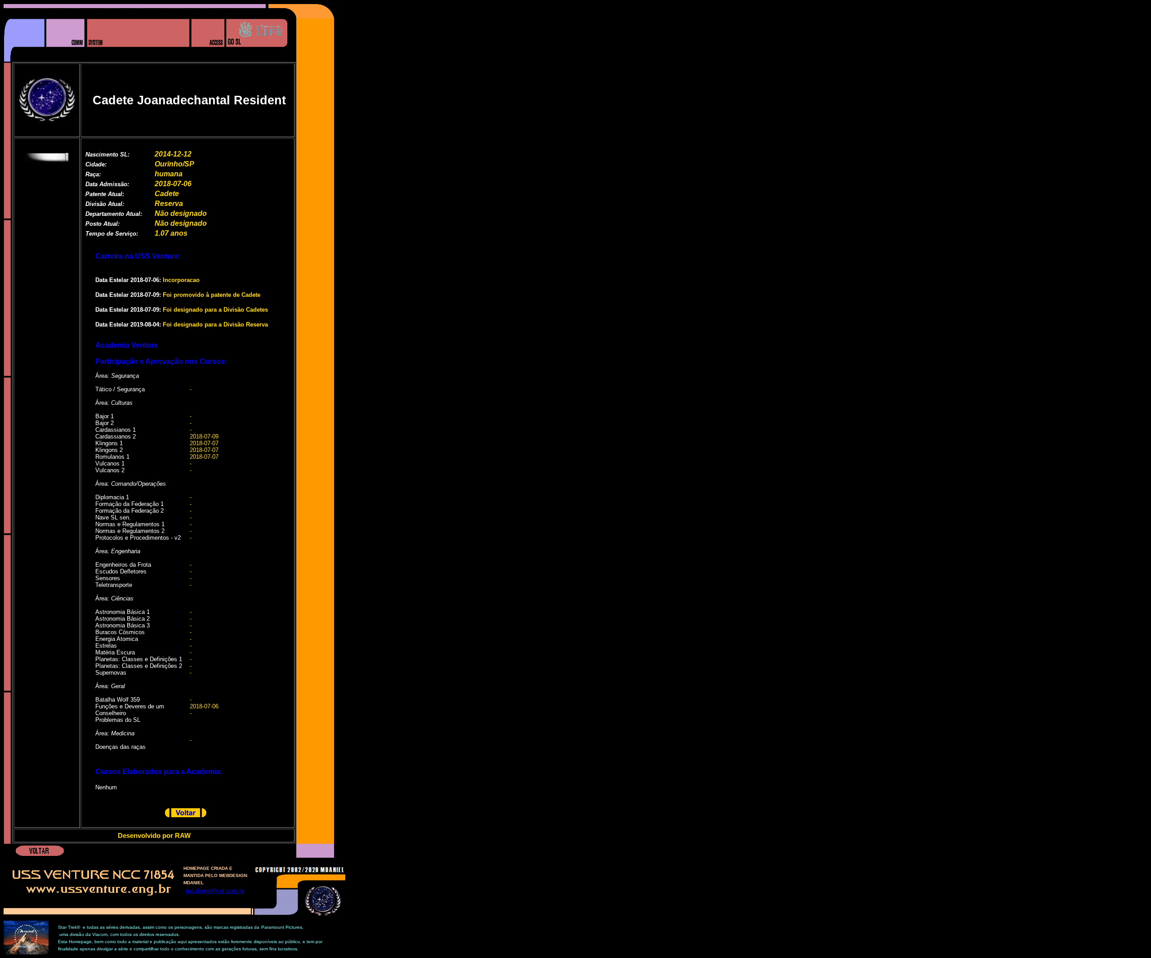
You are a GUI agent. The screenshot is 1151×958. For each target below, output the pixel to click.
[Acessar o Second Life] (256, 59)
